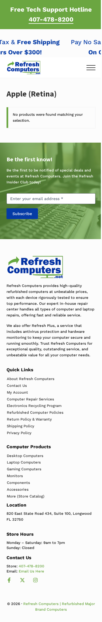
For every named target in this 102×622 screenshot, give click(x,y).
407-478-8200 (51, 19)
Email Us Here (31, 571)
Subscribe (22, 213)
